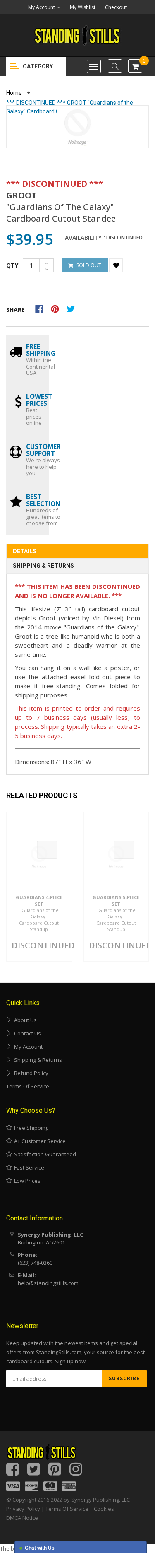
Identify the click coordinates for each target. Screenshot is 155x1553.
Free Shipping (30, 1127)
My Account (27, 1046)
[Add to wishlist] (116, 265)
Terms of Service (27, 1086)
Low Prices (26, 1180)
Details (24, 551)
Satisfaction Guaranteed (44, 1154)
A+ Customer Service (39, 1141)
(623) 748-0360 (35, 1262)
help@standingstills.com (48, 1283)
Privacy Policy (23, 1508)
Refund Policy (30, 1073)
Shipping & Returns (43, 566)
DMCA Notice (22, 1518)
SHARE (15, 309)
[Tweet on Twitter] (73, 308)
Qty (12, 265)
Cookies (104, 1508)
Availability (83, 238)
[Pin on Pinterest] (57, 308)
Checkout (116, 7)
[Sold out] (47, 850)
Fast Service (28, 1167)
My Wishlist (82, 7)
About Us (24, 1020)
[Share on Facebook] (42, 308)
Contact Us (26, 1033)
